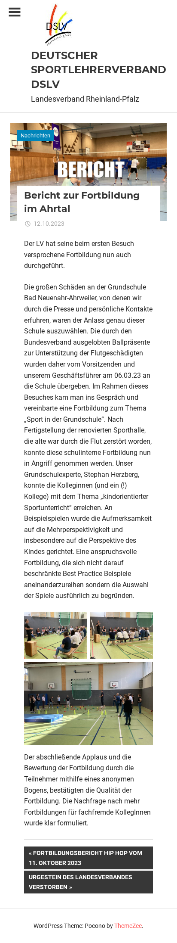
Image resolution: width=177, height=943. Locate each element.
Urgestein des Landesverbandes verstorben (80, 881)
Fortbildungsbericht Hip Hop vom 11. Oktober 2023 (85, 857)
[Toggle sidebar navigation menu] (14, 12)
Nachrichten (35, 135)
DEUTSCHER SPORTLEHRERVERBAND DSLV (98, 69)
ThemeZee (128, 925)
